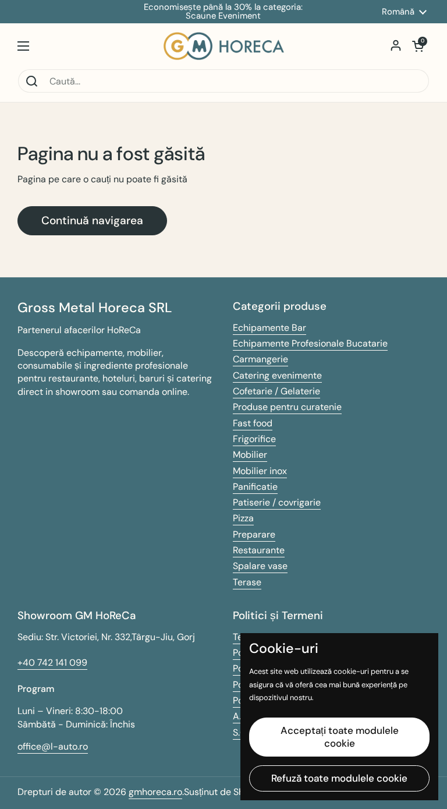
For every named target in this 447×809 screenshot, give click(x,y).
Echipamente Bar (269, 328)
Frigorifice (254, 439)
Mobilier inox (260, 471)
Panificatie (255, 487)
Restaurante (259, 550)
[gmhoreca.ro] (224, 46)
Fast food (252, 423)
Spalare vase (260, 566)
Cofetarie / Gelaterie (276, 391)
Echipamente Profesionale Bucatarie (310, 343)
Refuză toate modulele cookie (339, 778)
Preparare (254, 534)
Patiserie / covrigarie (277, 502)
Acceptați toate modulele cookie (340, 736)
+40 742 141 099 (52, 662)
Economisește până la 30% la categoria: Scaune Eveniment (223, 11)
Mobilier (250, 454)
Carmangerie (260, 359)
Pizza (243, 518)
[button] (418, 46)
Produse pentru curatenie (287, 407)
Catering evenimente (277, 375)
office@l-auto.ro (52, 746)
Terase (247, 582)
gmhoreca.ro (155, 792)
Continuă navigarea (92, 220)
